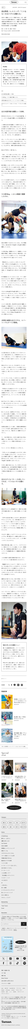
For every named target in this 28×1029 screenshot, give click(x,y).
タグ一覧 (3, 973)
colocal (12, 990)
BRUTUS (6, 988)
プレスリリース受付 (5, 983)
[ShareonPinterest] (22, 685)
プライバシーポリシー (5, 993)
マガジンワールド (20, 991)
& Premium (8, 990)
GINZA (24, 988)
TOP (2, 746)
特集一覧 (3, 975)
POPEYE (3, 991)
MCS (7, 991)
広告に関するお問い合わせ (7, 980)
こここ (10, 991)
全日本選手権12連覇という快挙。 (7, 94)
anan (2, 988)
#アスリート (3, 678)
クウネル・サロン (19, 990)
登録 (23, 923)
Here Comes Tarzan (5, 34)
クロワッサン (18, 988)
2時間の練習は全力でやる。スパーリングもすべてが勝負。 (12, 100)
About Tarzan (4, 978)
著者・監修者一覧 (5, 970)
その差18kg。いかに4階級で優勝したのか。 (10, 97)
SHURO (14, 991)
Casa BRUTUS (12, 988)
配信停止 (15, 929)
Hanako (2, 990)
